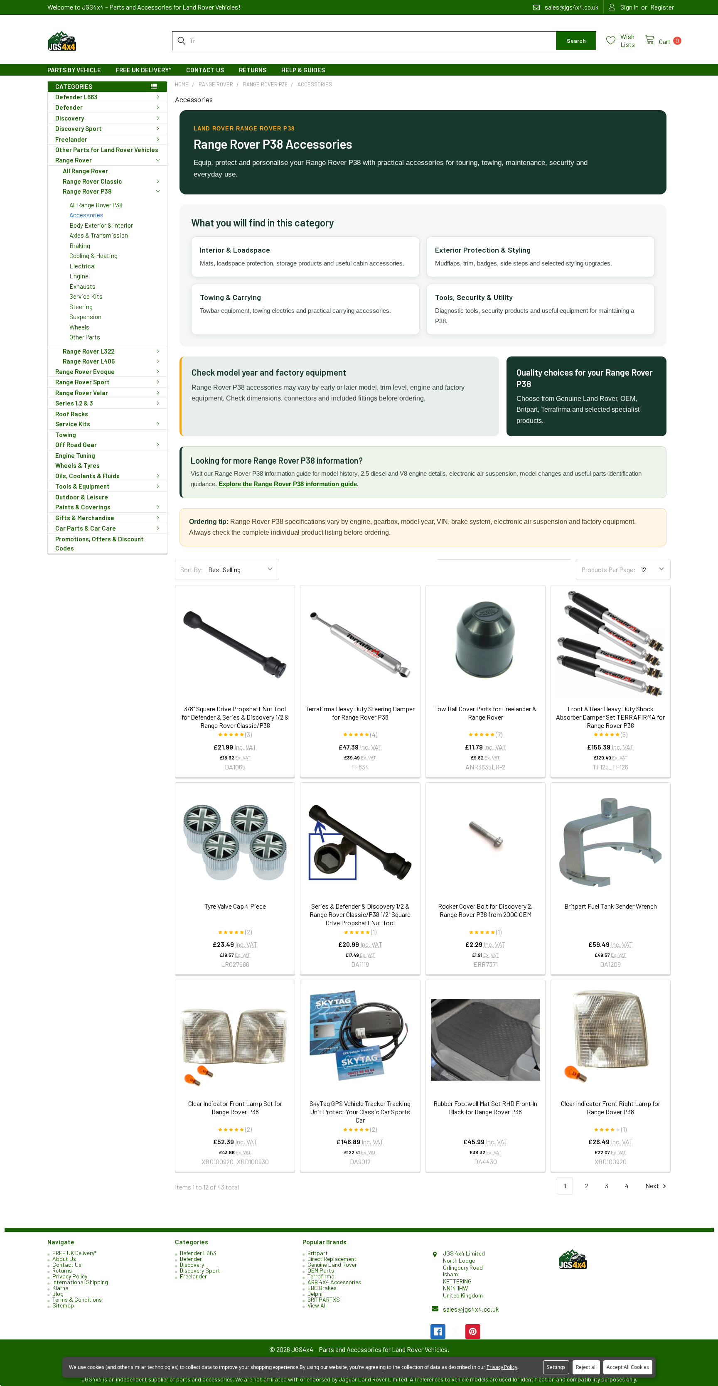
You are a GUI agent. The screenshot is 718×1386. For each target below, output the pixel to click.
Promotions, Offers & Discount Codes (99, 543)
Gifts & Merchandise (84, 517)
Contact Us (205, 70)
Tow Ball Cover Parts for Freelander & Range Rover (485, 713)
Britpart (317, 1252)
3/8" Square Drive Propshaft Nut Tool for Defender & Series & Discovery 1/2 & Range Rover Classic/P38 (235, 717)
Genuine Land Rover (332, 1264)
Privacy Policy (69, 1276)
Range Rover (73, 160)
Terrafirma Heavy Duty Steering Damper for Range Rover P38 (360, 713)
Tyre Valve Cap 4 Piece (235, 906)
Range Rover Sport (82, 382)
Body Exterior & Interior (101, 225)
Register (662, 7)
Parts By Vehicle (74, 70)
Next (652, 1185)
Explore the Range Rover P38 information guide (288, 483)
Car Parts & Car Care (85, 528)
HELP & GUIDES (303, 70)
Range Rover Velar (81, 392)
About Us (64, 1258)
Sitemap (63, 1305)
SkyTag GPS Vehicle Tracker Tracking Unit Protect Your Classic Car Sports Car (360, 1111)
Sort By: (191, 569)
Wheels (79, 327)
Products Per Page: (608, 569)
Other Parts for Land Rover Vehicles (106, 149)
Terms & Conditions (77, 1299)
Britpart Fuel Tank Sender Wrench (610, 906)
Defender (69, 107)
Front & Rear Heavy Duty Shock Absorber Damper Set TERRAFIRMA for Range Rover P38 (610, 717)
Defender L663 (76, 97)
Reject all (586, 1367)
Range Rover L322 (88, 351)
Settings (556, 1367)
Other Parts (84, 337)
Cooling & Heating (93, 255)
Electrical (82, 266)
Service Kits (86, 296)
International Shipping (80, 1281)
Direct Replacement (332, 1258)
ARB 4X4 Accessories (334, 1281)
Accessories (86, 215)
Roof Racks (71, 414)
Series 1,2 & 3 (74, 403)
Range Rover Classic (92, 181)
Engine (79, 276)
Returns (252, 70)
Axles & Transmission (98, 235)
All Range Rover (85, 170)
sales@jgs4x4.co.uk (471, 1309)
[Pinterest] (472, 1331)
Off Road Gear (76, 444)
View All (317, 1305)
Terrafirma (320, 1276)
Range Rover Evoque (85, 371)
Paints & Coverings (83, 507)
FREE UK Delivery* (143, 70)
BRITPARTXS (323, 1299)
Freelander (71, 139)
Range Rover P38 (87, 191)
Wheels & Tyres (77, 465)
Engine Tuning (75, 455)
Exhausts (82, 286)
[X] (455, 1331)
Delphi (314, 1293)
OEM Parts (320, 1270)
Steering (81, 306)
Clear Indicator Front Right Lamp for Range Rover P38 (610, 1107)
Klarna (60, 1287)
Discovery (69, 118)
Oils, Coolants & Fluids (87, 475)
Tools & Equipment (82, 486)
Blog (58, 1293)
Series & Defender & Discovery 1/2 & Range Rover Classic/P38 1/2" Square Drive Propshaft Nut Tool (360, 914)
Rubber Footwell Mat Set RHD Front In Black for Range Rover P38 (485, 1107)
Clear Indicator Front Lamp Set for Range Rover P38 (235, 1107)
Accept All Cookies (628, 1367)
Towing (65, 434)
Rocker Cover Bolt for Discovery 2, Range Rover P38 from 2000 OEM (485, 910)
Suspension (85, 316)
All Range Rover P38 (96, 205)
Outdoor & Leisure (81, 497)
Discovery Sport (78, 128)
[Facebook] (437, 1331)
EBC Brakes (322, 1287)
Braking (79, 245)
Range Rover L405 (89, 361)
